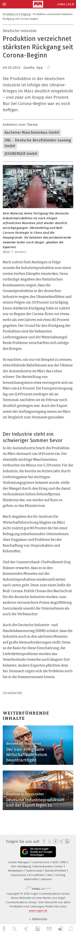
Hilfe (63, 862)
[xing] (27, 928)
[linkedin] (38, 929)
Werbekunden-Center (49, 866)
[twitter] (15, 929)
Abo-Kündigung (21, 866)
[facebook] (4, 929)
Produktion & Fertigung (16, 14)
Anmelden (65, 4)
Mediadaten (16, 870)
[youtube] (55, 841)
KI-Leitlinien (37, 875)
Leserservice (41, 862)
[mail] (50, 929)
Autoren (46, 879)
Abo (50, 875)
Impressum (19, 875)
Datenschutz (34, 870)
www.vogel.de (38, 910)
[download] (60, 928)
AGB (55, 862)
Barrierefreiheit (56, 870)
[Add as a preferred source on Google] (38, 851)
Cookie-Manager (19, 862)
